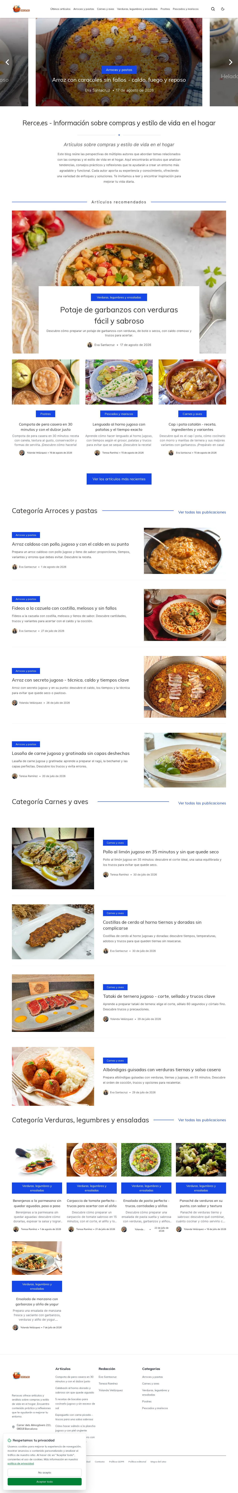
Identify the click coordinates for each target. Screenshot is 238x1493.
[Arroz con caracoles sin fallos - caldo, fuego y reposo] (119, 62)
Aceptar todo (44, 1481)
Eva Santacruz (108, 1377)
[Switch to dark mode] (222, 9)
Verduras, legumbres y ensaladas (137, 9)
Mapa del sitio (158, 1461)
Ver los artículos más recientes (119, 479)
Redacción (107, 1369)
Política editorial (137, 1461)
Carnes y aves (105, 9)
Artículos (62, 1369)
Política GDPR (116, 1461)
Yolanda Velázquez (111, 1390)
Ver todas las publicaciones (202, 512)
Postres (165, 9)
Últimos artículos (60, 9)
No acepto (44, 1472)
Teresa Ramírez (108, 1383)
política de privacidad (21, 1463)
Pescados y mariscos (186, 9)
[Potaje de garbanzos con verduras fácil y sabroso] (119, 282)
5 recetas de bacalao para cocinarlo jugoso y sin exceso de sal (75, 1404)
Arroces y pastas (83, 9)
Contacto (100, 1461)
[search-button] (213, 9)
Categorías (151, 1369)
